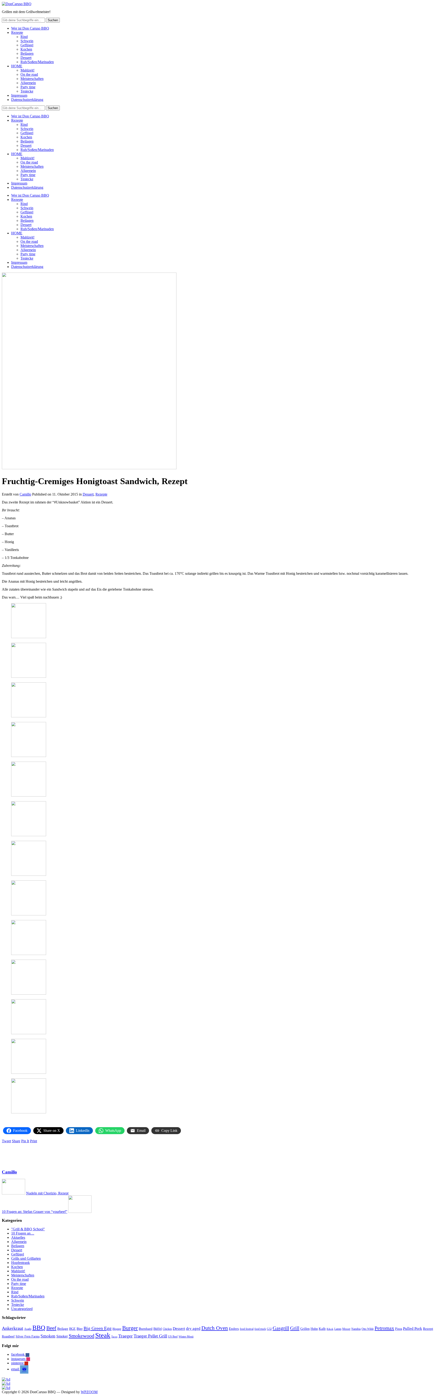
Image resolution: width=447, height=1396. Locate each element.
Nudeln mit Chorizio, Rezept (47, 1193)
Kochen (26, 49)
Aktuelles (18, 1237)
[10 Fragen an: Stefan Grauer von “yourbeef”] (79, 1212)
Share (16, 1141)
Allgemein (28, 83)
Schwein (26, 41)
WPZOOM (89, 1392)
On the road (29, 74)
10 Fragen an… (22, 1233)
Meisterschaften (32, 79)
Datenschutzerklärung (27, 100)
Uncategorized (22, 1309)
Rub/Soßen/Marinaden (37, 62)
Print (33, 1141)
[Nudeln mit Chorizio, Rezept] (13, 1193)
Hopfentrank (20, 1263)
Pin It (25, 1141)
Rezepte (17, 32)
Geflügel (26, 45)
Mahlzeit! (27, 70)
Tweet (6, 1141)
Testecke (26, 91)
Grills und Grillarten (26, 1258)
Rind (24, 37)
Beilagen (27, 53)
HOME (16, 66)
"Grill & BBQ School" (28, 1229)
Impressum (19, 95)
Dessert (25, 58)
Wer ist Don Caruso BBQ (30, 28)
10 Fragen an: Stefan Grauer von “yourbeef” (34, 1212)
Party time (27, 87)
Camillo (25, 494)
